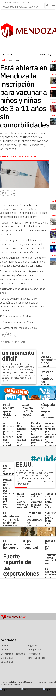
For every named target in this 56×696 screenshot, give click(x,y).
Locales (3, 60)
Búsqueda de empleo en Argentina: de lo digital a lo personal (48, 417)
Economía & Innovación (15, 7)
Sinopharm (18, 342)
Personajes (34, 653)
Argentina (18, 2)
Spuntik (5, 342)
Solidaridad (7, 657)
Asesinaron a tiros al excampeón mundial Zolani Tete (38, 502)
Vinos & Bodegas (36, 657)
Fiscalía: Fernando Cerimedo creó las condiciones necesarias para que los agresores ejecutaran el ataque (38, 441)
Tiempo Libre (35, 649)
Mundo (28, 2)
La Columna (7, 662)
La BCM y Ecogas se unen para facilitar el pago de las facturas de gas (22, 439)
